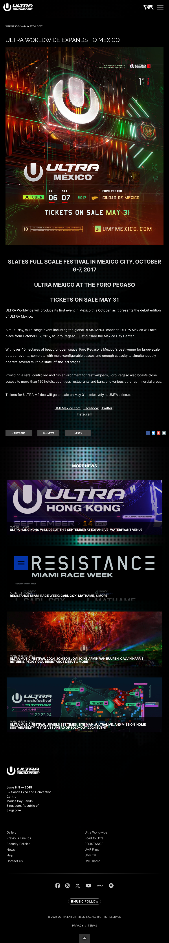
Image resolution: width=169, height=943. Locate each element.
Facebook (91, 408)
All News (48, 433)
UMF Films (91, 849)
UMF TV (90, 855)
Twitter (106, 408)
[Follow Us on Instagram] (67, 886)
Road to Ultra (93, 838)
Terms (92, 925)
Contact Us (15, 861)
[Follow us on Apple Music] (84, 901)
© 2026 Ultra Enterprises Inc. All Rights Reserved (84, 916)
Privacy (77, 925)
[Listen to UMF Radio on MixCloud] (100, 886)
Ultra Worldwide (95, 832)
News (11, 849)
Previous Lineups (19, 838)
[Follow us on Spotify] (111, 886)
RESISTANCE (93, 844)
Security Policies (18, 844)
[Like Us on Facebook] (57, 886)
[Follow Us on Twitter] (77, 886)
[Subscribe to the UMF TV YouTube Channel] (89, 886)
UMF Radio (92, 861)
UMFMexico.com (121, 395)
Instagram (84, 414)
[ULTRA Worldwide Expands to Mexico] (84, 243)
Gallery (12, 832)
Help (10, 855)
